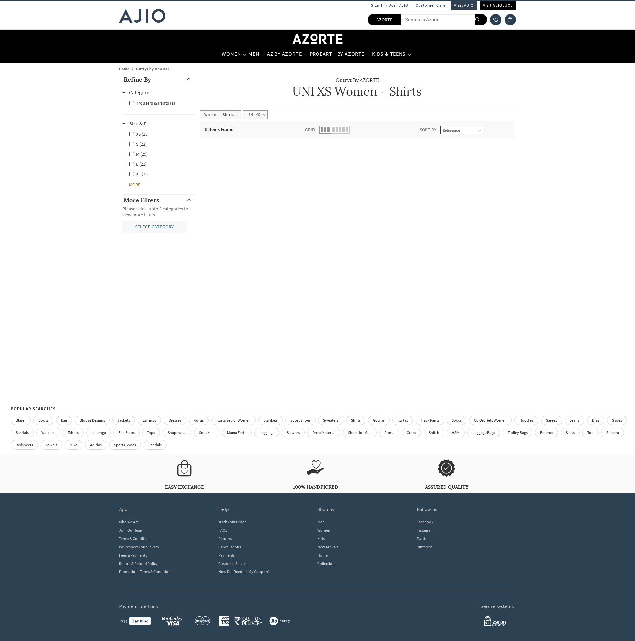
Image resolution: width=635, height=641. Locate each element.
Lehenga (98, 432)
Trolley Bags (518, 432)
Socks (456, 420)
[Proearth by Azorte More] (368, 54)
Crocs (411, 432)
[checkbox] (158, 103)
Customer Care (431, 5)
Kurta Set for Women (233, 420)
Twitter (423, 538)
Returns (225, 538)
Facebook (425, 521)
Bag (64, 420)
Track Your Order (232, 521)
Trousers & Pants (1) (155, 103)
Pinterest (424, 546)
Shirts (355, 420)
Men (321, 521)
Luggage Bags (483, 432)
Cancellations (229, 546)
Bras (595, 420)
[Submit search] (481, 19)
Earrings (149, 420)
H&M (456, 432)
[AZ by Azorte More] (306, 54)
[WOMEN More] (244, 54)
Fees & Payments (133, 555)
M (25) (142, 154)
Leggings (266, 432)
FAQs (222, 530)
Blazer (21, 420)
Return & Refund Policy (138, 563)
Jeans (574, 420)
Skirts (570, 432)
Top (590, 432)
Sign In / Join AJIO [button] (390, 5)
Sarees (551, 420)
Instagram (425, 530)
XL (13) (142, 174)
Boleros (546, 432)
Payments (226, 555)
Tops (151, 432)
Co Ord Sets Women (490, 420)
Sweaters (330, 420)
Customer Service (232, 563)
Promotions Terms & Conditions (145, 571)
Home (124, 68)
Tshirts (73, 432)
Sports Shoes (125, 444)
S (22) (141, 144)
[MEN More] (263, 54)
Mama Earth (237, 432)
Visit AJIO (464, 5)
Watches (48, 432)
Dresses (175, 420)
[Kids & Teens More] (409, 54)
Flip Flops (126, 432)
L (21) (141, 164)
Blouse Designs (92, 420)
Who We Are (129, 521)
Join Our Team (131, 530)
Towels (51, 444)
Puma (389, 432)
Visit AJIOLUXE (498, 5)
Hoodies (526, 420)
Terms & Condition (134, 538)
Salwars (293, 432)
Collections (327, 563)
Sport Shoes (300, 420)
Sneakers (206, 432)
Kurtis (199, 420)
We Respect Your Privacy (139, 546)
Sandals (22, 432)
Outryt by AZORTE (153, 68)
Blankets (270, 420)
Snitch (434, 432)
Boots (43, 420)
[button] (495, 19)
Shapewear (177, 432)
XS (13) (142, 134)
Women (324, 530)
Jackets (123, 420)
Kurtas (402, 420)
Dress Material (323, 432)
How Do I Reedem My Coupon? (244, 571)
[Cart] (510, 19)
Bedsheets (24, 444)
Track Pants (430, 420)
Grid (310, 130)
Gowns (379, 420)
